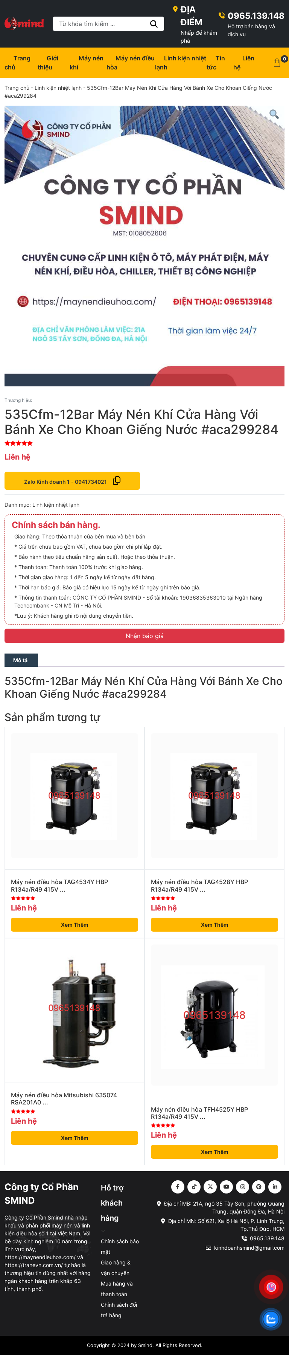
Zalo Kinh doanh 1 (47, 481)
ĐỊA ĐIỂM (191, 15)
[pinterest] (258, 1187)
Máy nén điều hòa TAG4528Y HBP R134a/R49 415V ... (199, 885)
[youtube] (226, 1187)
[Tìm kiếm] (154, 24)
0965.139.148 (256, 16)
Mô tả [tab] (20, 660)
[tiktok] (194, 1187)
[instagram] (242, 1187)
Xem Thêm (74, 924)
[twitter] (210, 1187)
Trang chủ (17, 88)
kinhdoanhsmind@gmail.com (249, 1247)
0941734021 (91, 481)
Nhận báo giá (145, 636)
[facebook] (177, 1187)
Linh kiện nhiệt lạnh (58, 88)
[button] (276, 62)
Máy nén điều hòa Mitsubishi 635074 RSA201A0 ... (64, 1099)
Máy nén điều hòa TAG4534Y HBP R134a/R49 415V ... (59, 885)
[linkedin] (274, 1187)
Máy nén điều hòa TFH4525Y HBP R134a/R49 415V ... (199, 1113)
